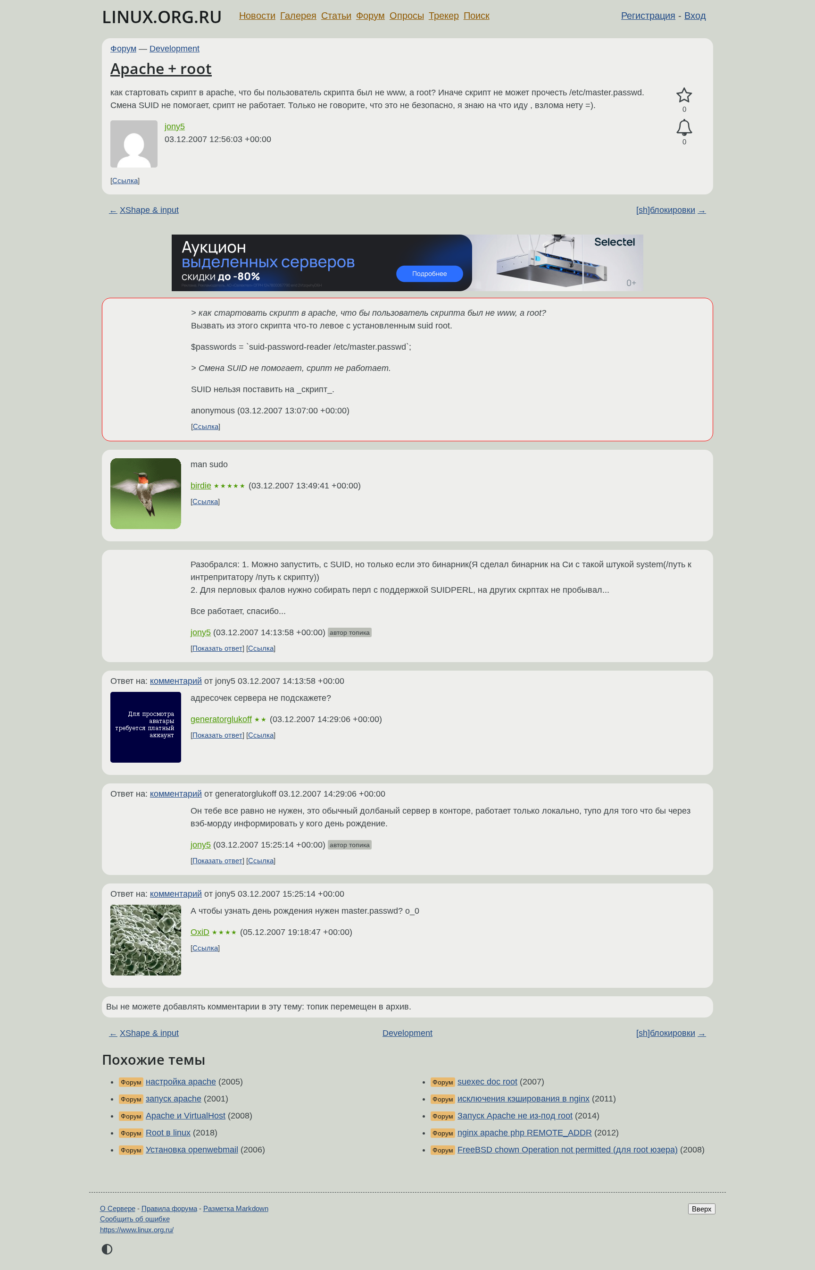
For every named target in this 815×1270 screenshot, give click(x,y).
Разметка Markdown (235, 1208)
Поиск (477, 15)
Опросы (407, 15)
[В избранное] (684, 95)
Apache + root (161, 68)
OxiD (200, 932)
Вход (695, 15)
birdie (201, 485)
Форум (370, 15)
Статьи (336, 15)
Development (175, 48)
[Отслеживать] (684, 127)
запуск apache (173, 1098)
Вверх (702, 1209)
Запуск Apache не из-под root (515, 1115)
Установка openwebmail (192, 1149)
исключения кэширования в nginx (523, 1098)
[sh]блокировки (665, 210)
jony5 (175, 126)
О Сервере (117, 1208)
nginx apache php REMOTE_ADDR (524, 1132)
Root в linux (168, 1132)
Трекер (444, 15)
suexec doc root (487, 1081)
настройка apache (181, 1081)
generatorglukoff (221, 719)
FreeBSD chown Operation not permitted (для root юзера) (567, 1149)
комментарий (176, 681)
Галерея (298, 15)
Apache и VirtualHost (185, 1115)
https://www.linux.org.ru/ (137, 1230)
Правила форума (169, 1208)
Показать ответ (217, 648)
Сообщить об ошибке (135, 1219)
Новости (257, 15)
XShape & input (149, 210)
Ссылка (125, 181)
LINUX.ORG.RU (162, 16)
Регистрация (648, 15)
